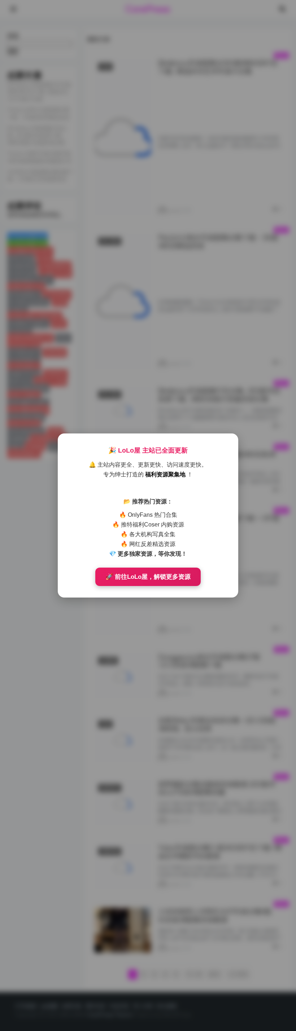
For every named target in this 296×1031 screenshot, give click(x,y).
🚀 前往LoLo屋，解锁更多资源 (148, 576)
